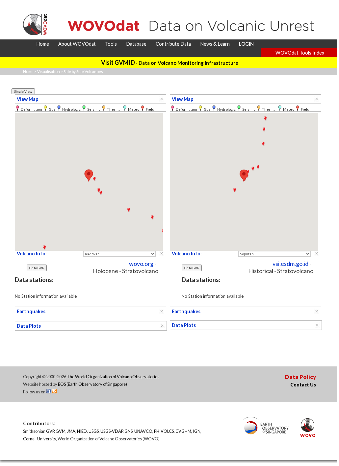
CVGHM (183, 431)
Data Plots (29, 326)
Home (28, 71)
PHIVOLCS (164, 431)
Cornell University (39, 438)
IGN (196, 431)
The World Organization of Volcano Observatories (113, 376)
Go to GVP (36, 268)
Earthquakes (31, 311)
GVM (60, 431)
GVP (50, 431)
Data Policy (300, 376)
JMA (71, 431)
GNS (128, 431)
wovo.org (141, 263)
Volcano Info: (32, 253)
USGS (94, 431)
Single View (23, 91)
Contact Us (303, 384)
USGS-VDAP (111, 431)
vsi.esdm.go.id (290, 263)
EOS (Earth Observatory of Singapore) (92, 384)
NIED (82, 431)
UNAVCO (143, 431)
